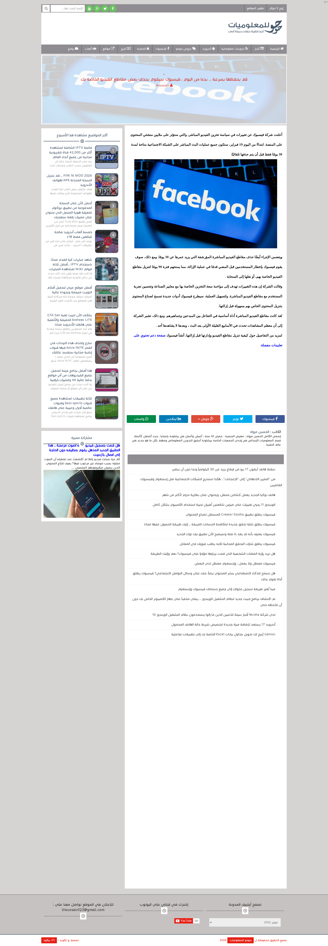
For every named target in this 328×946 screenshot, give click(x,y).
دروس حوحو (184, 49)
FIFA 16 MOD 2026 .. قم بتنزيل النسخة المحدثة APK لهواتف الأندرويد (69, 180)
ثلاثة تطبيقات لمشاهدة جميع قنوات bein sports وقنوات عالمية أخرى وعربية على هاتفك (70, 403)
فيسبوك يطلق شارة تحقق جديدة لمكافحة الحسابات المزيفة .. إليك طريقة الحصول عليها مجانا (209, 524)
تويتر (236, 419)
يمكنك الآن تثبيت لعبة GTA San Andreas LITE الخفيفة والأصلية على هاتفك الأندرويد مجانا (69, 319)
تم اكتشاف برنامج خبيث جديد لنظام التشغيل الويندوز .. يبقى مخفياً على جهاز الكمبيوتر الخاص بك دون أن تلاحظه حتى (207, 602)
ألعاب (89, 49)
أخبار (257, 49)
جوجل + (204, 419)
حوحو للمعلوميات (240, 940)
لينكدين (172, 419)
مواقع (107, 49)
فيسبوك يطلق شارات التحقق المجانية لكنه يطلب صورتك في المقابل (227, 544)
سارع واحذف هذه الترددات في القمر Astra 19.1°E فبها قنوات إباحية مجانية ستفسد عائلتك (71, 347)
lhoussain (163, 85)
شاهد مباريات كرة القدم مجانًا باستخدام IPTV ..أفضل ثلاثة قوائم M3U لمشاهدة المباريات (70, 264)
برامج (71, 49)
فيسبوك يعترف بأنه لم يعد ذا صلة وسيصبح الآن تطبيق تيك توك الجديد (225, 534)
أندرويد (207, 49)
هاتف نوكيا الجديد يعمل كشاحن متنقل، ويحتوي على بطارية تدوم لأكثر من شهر (218, 495)
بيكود (47, 940)
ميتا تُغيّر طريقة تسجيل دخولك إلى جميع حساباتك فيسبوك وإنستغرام (226, 589)
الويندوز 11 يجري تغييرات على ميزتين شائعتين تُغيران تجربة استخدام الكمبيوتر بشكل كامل (214, 505)
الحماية (142, 49)
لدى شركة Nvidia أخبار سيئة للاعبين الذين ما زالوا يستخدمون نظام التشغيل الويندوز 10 (213, 615)
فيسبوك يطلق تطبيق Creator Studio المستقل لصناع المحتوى (230, 514)
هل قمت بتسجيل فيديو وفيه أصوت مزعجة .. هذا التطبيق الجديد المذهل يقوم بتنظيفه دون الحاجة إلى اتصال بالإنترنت (84, 450)
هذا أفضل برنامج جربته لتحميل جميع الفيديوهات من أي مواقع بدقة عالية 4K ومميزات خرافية (70, 375)
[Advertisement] (127, 28)
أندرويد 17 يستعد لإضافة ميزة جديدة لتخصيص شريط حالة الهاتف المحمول (223, 624)
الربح (124, 49)
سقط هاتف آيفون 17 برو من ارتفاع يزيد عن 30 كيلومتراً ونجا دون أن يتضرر (223, 469)
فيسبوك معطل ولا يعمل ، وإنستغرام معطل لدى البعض (235, 563)
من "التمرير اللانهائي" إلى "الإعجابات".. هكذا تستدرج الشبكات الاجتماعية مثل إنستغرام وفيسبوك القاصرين (211, 482)
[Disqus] (206, 704)
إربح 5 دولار (276, 8)
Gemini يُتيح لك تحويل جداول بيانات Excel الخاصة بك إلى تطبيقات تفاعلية (223, 634)
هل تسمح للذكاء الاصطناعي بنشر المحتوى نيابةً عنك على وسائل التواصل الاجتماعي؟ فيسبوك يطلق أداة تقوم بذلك (207, 576)
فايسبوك (161, 49)
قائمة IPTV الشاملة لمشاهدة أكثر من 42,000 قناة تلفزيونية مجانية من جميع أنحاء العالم (70, 152)
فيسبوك (269, 419)
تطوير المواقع (255, 8)
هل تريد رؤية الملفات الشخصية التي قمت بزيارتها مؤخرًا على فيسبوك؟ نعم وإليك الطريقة (213, 554)
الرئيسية (275, 49)
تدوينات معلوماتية (233, 49)
